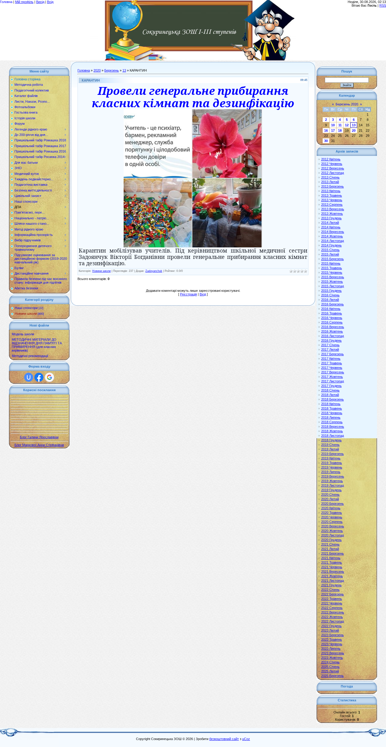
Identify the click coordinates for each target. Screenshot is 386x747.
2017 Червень (331, 367)
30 (326, 141)
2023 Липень (330, 648)
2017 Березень (332, 354)
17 (333, 130)
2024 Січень (330, 662)
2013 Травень (331, 195)
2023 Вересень (332, 653)
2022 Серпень (332, 608)
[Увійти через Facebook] (38, 377)
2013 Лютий (330, 182)
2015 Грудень (331, 290)
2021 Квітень (330, 558)
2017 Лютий (330, 349)
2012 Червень (331, 164)
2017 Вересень (332, 372)
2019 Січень (330, 444)
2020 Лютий (330, 499)
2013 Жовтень (332, 213)
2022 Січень (330, 589)
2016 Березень (332, 304)
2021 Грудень (331, 585)
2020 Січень (330, 494)
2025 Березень (332, 676)
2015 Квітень (330, 263)
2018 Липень (330, 417)
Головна (6, 2)
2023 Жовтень (332, 657)
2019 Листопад (332, 485)
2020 (97, 70)
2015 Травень (331, 268)
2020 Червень (331, 517)
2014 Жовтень (332, 236)
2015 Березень (332, 259)
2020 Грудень (331, 540)
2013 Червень (331, 200)
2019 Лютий (330, 449)
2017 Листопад (332, 381)
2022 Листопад (332, 621)
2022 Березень (332, 594)
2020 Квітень (330, 508)
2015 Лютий (330, 254)
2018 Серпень (332, 422)
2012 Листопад (332, 173)
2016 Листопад (332, 336)
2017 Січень (330, 345)
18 (340, 130)
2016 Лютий (330, 299)
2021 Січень (330, 544)
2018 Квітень (330, 404)
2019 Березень (332, 454)
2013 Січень (330, 177)
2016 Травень (331, 313)
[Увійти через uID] (28, 377)
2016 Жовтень (332, 331)
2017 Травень (331, 363)
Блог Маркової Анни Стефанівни (39, 445)
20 (354, 130)
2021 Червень (331, 567)
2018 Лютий (330, 395)
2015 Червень (331, 272)
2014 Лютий (330, 222)
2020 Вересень (332, 526)
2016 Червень (331, 318)
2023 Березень (332, 635)
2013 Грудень (331, 218)
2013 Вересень (332, 209)
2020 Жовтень (332, 531)
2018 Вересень (332, 426)
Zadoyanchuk (153, 270)
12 (347, 125)
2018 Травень (331, 408)
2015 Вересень (332, 277)
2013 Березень (332, 186)
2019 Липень (330, 472)
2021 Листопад (332, 580)
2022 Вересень (332, 612)
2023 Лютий (330, 630)
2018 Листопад (332, 435)
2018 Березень (332, 399)
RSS (382, 5)
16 (326, 130)
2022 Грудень (331, 626)
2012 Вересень (332, 168)
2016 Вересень (332, 327)
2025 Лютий (330, 671)
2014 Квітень (330, 227)
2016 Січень (330, 295)
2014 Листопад (332, 241)
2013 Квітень (330, 191)
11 (340, 125)
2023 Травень (331, 639)
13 (124, 70)
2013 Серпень (332, 204)
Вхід (50, 2)
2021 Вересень (332, 571)
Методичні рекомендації (30, 356)
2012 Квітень (330, 159)
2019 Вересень (332, 476)
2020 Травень (331, 512)
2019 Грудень (331, 490)
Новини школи (26, 313)
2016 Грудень (331, 340)
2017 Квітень (330, 358)
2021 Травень (331, 562)
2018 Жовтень (332, 431)
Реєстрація (188, 294)
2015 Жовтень (332, 281)
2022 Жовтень (332, 617)
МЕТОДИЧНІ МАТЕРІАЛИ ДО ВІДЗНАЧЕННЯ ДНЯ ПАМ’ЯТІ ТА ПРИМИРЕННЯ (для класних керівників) (37, 345)
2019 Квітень (330, 458)
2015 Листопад (332, 286)
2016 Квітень (330, 309)
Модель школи (23, 334)
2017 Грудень (331, 386)
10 (333, 125)
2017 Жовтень (332, 376)
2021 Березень (332, 553)
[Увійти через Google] (49, 377)
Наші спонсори (26, 308)
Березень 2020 (347, 104)
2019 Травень (331, 463)
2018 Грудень (331, 440)
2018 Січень (330, 390)
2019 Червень (331, 467)
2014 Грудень (331, 245)
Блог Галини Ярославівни (39, 437)
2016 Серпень (332, 322)
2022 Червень (331, 603)
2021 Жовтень (332, 576)
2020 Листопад (332, 535)
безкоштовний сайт (224, 739)
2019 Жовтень (332, 481)
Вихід (40, 2)
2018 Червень (331, 413)
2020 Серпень (332, 521)
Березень (111, 70)
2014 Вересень (332, 231)
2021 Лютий (330, 549)
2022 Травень (331, 598)
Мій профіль (24, 2)
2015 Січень (330, 250)
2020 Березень (332, 503)
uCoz (246, 739)
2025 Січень (330, 666)
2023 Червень (331, 644)
